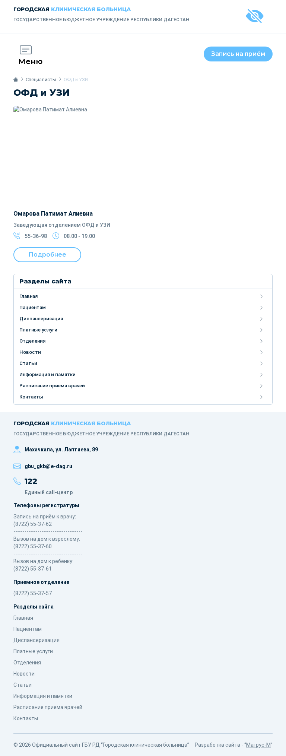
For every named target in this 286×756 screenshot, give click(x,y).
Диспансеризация (41, 318)
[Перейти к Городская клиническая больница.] (15, 79)
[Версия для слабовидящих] (255, 17)
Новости (30, 352)
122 (31, 481)
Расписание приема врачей (52, 385)
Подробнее (47, 254)
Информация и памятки (47, 374)
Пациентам (32, 307)
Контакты (31, 397)
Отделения (32, 341)
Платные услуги (38, 330)
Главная (28, 296)
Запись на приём (238, 53)
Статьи (28, 363)
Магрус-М (258, 745)
